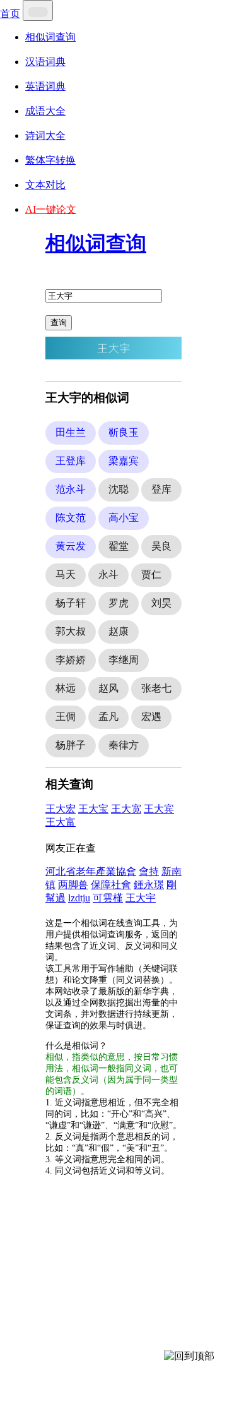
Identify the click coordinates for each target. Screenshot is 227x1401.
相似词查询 (50, 37)
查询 (58, 322)
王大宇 (140, 898)
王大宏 (60, 808)
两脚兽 (73, 884)
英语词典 (45, 86)
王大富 (60, 822)
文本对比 (45, 184)
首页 (10, 13)
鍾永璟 (149, 884)
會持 (149, 871)
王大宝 (93, 808)
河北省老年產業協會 (90, 871)
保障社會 (111, 884)
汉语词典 (45, 61)
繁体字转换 (50, 160)
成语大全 (45, 110)
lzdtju (79, 898)
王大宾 (159, 808)
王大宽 (126, 808)
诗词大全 (45, 135)
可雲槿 (108, 898)
